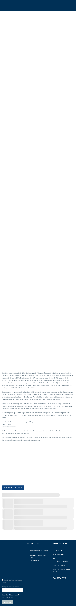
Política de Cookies (59, 565)
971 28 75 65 (34, 560)
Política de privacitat (62, 561)
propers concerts (13, 488)
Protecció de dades (58, 554)
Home (40, 8)
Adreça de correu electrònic (10, 587)
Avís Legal (59, 550)
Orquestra (49, 8)
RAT (54, 558)
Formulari (5, 595)
